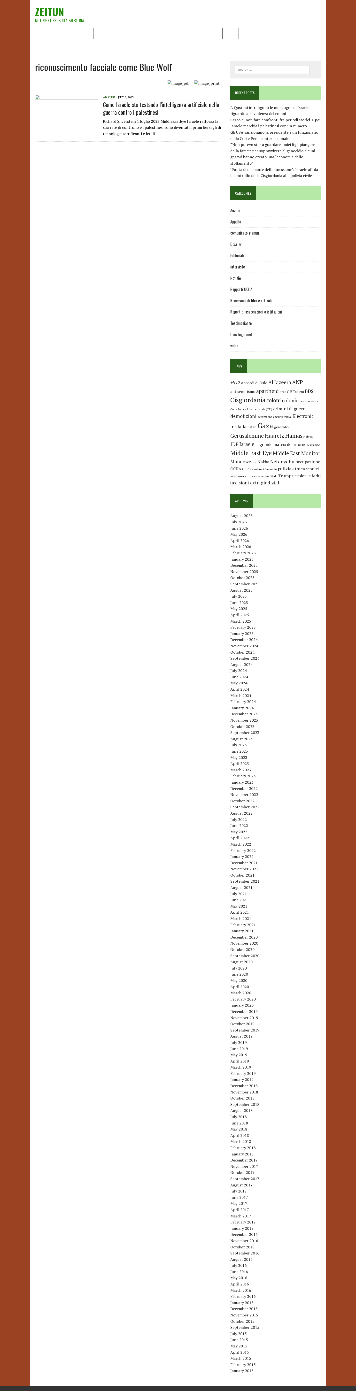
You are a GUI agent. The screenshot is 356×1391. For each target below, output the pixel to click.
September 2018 (244, 1104)
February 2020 (243, 999)
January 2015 (242, 1370)
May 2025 (238, 608)
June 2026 (239, 528)
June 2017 (239, 1197)
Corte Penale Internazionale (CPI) (251, 409)
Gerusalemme (247, 435)
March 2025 (240, 621)
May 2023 (238, 757)
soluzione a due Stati (261, 476)
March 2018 (240, 1141)
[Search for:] (272, 69)
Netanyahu (282, 461)
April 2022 (239, 838)
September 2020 (244, 955)
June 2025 (239, 602)
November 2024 (244, 646)
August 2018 (241, 1110)
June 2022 (239, 825)
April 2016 (239, 1284)
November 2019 (244, 1017)
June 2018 (239, 1123)
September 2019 (244, 1030)
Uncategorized (241, 334)
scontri (312, 469)
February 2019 (243, 1073)
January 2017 (242, 1228)
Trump (284, 476)
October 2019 (242, 1023)
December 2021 (244, 862)
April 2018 (239, 1135)
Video (230, 33)
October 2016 (242, 1247)
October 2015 (242, 1321)
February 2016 (243, 1296)
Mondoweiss (243, 462)
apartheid (267, 390)
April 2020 (239, 986)
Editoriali (105, 33)
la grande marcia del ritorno (280, 444)
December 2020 (244, 937)
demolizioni (243, 416)
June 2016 (239, 1271)
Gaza (265, 425)
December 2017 (244, 1160)
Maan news (313, 445)
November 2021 (244, 868)
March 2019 (240, 1067)
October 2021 (242, 875)
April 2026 (239, 540)
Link (266, 33)
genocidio (281, 427)
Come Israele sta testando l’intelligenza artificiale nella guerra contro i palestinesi (161, 108)
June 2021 (239, 899)
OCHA (235, 469)
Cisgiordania (247, 400)
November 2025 (244, 571)
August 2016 (241, 1259)
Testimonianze (241, 323)
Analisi (126, 33)
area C (284, 392)
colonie (290, 400)
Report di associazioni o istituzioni (256, 312)
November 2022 (244, 794)
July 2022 (238, 819)
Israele (246, 444)
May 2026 (238, 534)
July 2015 (238, 1333)
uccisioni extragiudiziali (255, 483)
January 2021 (242, 930)
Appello (235, 222)
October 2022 (242, 800)
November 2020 (244, 943)
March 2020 (240, 992)
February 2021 (243, 924)
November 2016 (244, 1240)
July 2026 (238, 522)
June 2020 (239, 974)
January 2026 (242, 559)
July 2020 (238, 968)
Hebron (308, 436)
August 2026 (241, 515)
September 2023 (244, 732)
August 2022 (241, 813)
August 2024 (241, 664)
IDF (234, 444)
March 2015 (240, 1358)
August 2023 (241, 738)
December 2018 (244, 1085)
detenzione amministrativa (274, 417)
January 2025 (242, 633)
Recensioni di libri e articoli (195, 33)
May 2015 (238, 1346)
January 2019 (242, 1079)
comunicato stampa (245, 233)
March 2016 (240, 1290)
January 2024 (242, 708)
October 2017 (242, 1172)
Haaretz (274, 435)
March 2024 (240, 695)
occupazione (307, 462)
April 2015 (239, 1352)
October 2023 (242, 726)
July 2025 (238, 596)
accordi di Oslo (254, 382)
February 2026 (243, 553)
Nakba (263, 462)
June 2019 (239, 1048)
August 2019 (241, 1036)
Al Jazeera (279, 382)
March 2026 (240, 546)
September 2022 (244, 807)
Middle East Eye (251, 453)
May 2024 (238, 683)
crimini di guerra (290, 409)
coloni (273, 400)
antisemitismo (242, 391)
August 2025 (241, 590)
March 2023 (240, 769)
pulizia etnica (291, 469)
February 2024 (243, 701)
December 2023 (244, 714)
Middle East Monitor (296, 453)
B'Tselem (297, 392)
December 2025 (244, 565)
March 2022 (240, 844)
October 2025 (242, 577)
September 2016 (244, 1253)
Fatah (252, 427)
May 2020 (238, 980)
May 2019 (238, 1054)
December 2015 (244, 1308)
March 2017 (240, 1216)
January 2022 (242, 856)
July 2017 (238, 1191)
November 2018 (244, 1092)
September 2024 (244, 658)
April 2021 (239, 912)
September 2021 (244, 881)
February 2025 (243, 627)
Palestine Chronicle (263, 469)
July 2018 (238, 1116)
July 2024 (238, 670)
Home (43, 33)
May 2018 (238, 1129)
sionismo (237, 476)
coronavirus (309, 401)
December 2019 (244, 1011)
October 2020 (242, 949)
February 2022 (243, 850)
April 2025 (239, 615)
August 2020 (241, 961)
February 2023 (243, 776)
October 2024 (242, 652)
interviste (237, 267)
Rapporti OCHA (152, 33)
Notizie (84, 33)
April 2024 (239, 689)
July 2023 (238, 745)
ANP (297, 382)
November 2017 (244, 1166)
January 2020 (242, 1005)
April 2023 (239, 763)
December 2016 (244, 1234)
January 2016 (242, 1302)
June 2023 (239, 751)
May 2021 (238, 906)
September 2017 (244, 1178)
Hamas (293, 435)
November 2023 (244, 720)
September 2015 (244, 1327)
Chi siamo (62, 33)
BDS (309, 391)
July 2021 (238, 893)
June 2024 (239, 677)
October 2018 (242, 1098)
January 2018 (242, 1154)
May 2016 (238, 1277)
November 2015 (244, 1315)
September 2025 (244, 584)
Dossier (248, 33)
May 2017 (238, 1203)
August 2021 (241, 887)
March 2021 (240, 918)
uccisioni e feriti (306, 476)
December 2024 (244, 639)
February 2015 (243, 1364)
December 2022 (244, 788)
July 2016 (238, 1265)
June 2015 (239, 1339)
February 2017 (243, 1222)
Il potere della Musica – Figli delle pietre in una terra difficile (91, 44)
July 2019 (238, 1042)
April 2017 (239, 1209)
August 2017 (241, 1185)
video (234, 346)
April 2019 (239, 1061)
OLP (245, 469)
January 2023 (242, 782)
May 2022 (238, 831)
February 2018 (243, 1147)
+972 (235, 382)
